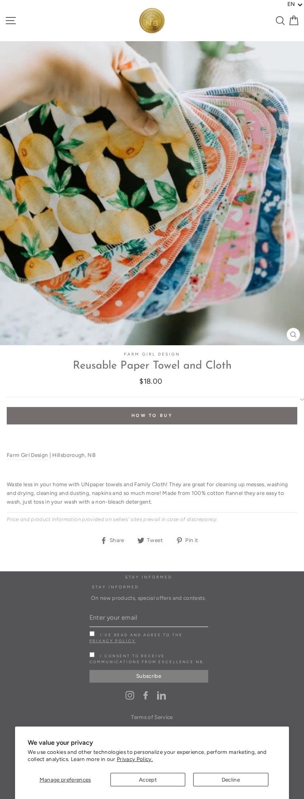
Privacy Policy (112, 641)
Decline (231, 779)
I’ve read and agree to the (136, 638)
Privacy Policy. (135, 759)
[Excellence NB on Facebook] (145, 695)
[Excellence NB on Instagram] (129, 695)
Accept (148, 779)
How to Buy (152, 415)
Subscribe (148, 676)
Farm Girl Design (152, 354)
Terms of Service (152, 717)
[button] (295, 4)
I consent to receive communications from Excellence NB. (147, 659)
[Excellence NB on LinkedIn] (161, 695)
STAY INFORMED (115, 587)
